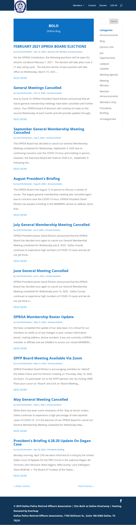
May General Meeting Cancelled (41, 399)
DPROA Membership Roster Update (44, 316)
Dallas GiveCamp (99, 506)
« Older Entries (22, 486)
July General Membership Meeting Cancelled (52, 224)
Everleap (33, 510)
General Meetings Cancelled (37, 87)
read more (20, 78)
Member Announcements (71, 51)
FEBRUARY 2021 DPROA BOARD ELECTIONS (50, 46)
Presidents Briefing (55, 449)
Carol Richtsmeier (24, 51)
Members (77, 5)
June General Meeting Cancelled (41, 270)
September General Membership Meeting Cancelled (49, 131)
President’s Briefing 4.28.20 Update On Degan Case (52, 442)
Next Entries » (86, 486)
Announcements (54, 93)
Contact (92, 5)
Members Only (108, 102)
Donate (103, 5)
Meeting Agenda (109, 74)
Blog (102, 41)
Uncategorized (108, 119)
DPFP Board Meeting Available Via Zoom (48, 358)
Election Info (53, 51)
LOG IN (113, 5)
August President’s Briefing (37, 178)
